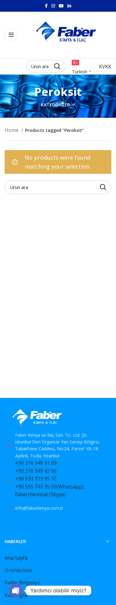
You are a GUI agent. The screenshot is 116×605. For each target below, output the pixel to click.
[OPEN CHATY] (16, 590)
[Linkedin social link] (69, 6)
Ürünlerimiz (18, 570)
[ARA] (103, 187)
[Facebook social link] (46, 6)
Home (12, 130)
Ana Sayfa (16, 557)
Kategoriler (55, 105)
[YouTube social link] (61, 6)
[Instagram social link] (53, 6)
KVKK (105, 66)
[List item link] (58, 482)
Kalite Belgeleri (22, 582)
